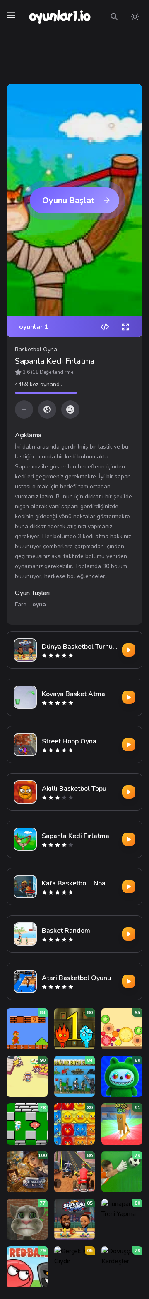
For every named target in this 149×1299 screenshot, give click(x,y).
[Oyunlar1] (59, 16)
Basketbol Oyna (36, 349)
